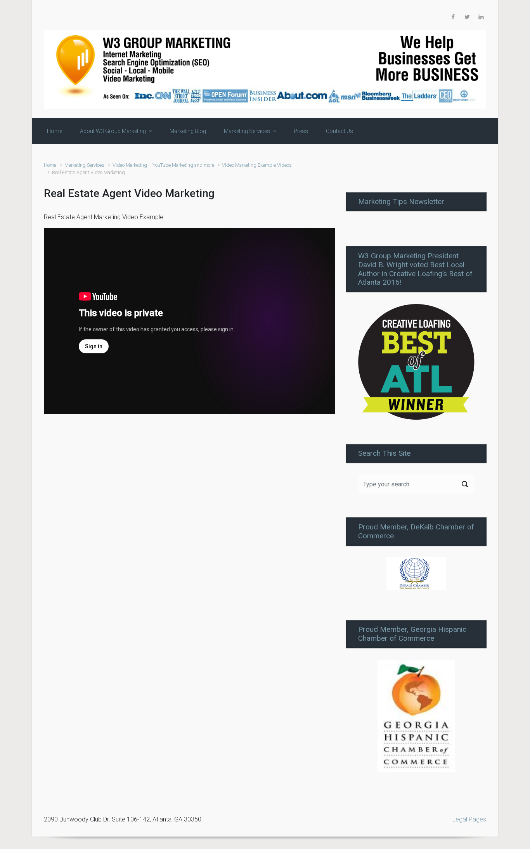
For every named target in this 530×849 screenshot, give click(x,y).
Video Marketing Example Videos (257, 165)
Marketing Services (84, 165)
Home (50, 165)
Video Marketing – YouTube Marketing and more (163, 165)
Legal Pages (469, 819)
